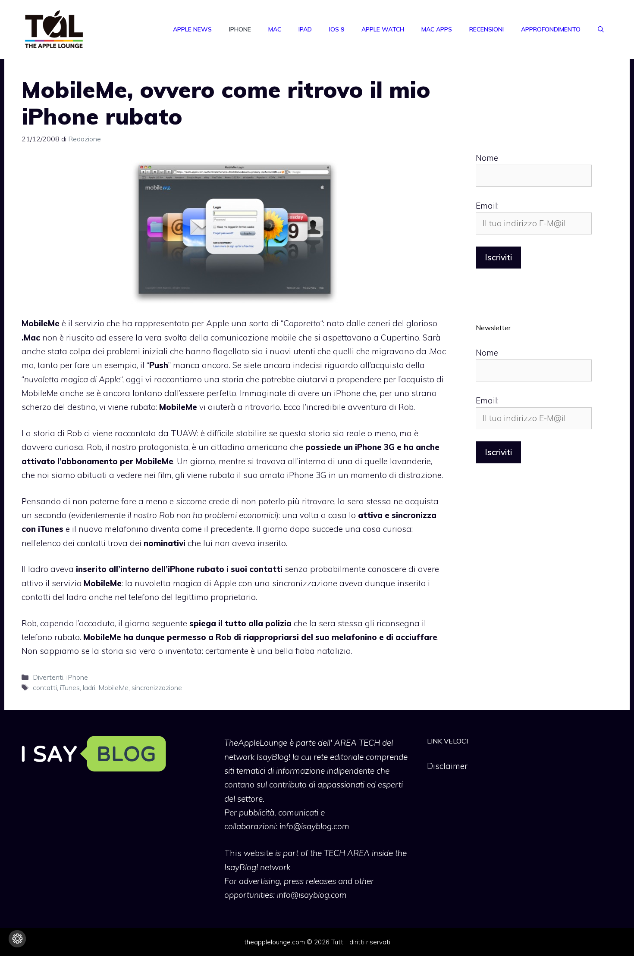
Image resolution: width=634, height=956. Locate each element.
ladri (89, 687)
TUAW (184, 433)
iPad (305, 29)
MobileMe (113, 687)
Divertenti (48, 677)
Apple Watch (382, 29)
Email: (487, 205)
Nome (487, 158)
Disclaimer (447, 766)
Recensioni (486, 29)
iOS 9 (336, 29)
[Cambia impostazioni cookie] (17, 938)
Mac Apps (436, 29)
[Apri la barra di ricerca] (600, 29)
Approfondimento (551, 29)
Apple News (192, 29)
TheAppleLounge (255, 742)
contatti (45, 687)
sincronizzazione (157, 687)
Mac (274, 29)
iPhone (240, 29)
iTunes (70, 687)
